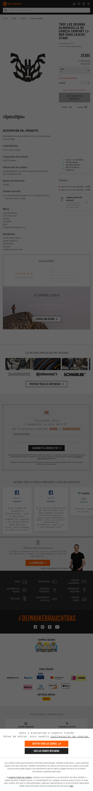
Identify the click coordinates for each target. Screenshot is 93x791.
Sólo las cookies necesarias (46, 751)
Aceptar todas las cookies (44, 743)
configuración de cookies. (70, 736)
